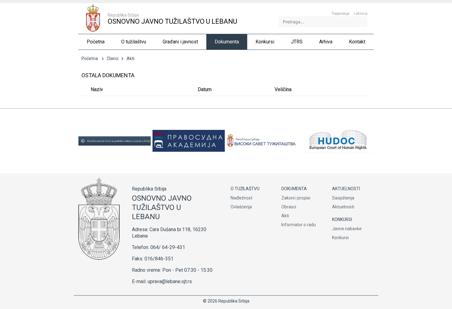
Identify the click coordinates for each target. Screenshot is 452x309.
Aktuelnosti (343, 206)
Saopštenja (343, 197)
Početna (89, 58)
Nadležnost (241, 197)
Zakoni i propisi (295, 197)
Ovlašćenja (241, 206)
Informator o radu (298, 224)
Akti (285, 215)
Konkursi (340, 237)
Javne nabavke (347, 228)
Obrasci (288, 206)
